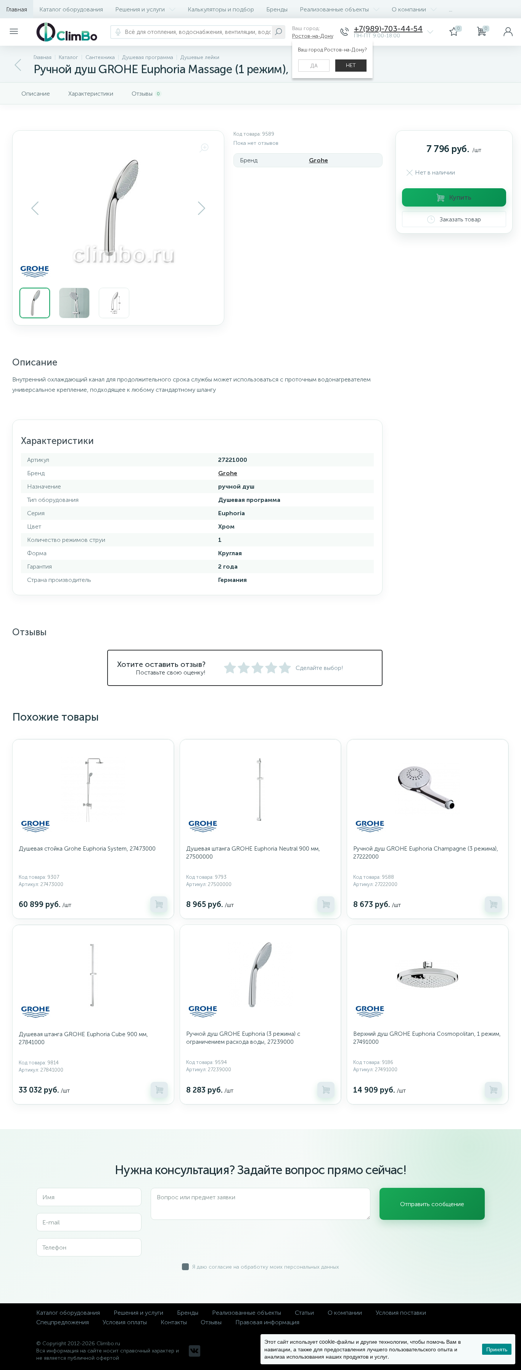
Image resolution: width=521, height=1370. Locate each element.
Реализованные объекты (334, 9)
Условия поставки (401, 1312)
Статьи (304, 1312)
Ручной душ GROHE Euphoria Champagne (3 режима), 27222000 (425, 852)
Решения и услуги (140, 9)
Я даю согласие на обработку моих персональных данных (265, 1267)
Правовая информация (267, 1322)
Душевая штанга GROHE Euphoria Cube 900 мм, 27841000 (83, 1038)
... (450, 9)
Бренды (277, 9)
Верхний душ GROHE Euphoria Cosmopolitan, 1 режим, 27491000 (427, 1037)
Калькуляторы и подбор (221, 9)
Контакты (174, 1322)
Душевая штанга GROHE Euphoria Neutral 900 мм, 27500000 (253, 852)
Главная (16, 9)
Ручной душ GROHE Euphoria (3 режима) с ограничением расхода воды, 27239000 (243, 1037)
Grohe (318, 160)
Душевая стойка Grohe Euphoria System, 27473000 (87, 848)
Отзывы (211, 1322)
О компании (409, 9)
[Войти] (508, 32)
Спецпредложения (62, 1322)
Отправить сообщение (432, 1204)
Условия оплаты (125, 1322)
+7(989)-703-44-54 (388, 28)
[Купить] (158, 904)
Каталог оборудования (71, 9)
